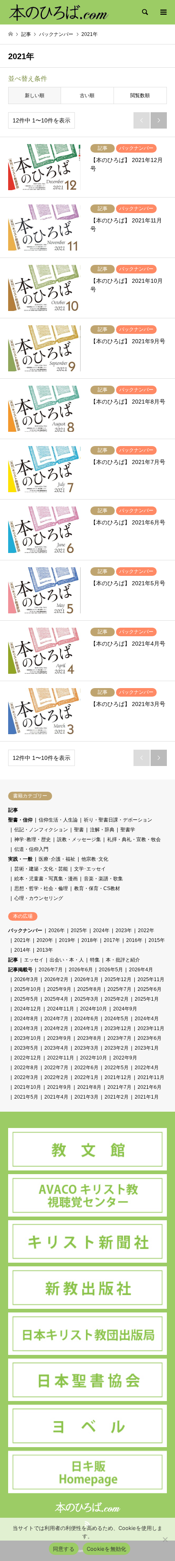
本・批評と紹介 (123, 960)
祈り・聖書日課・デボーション (118, 820)
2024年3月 (26, 1028)
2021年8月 (89, 1087)
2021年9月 (59, 1087)
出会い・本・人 (67, 960)
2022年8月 (26, 1067)
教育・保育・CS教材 (97, 888)
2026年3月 (26, 979)
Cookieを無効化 (107, 1548)
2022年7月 (56, 1067)
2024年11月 (60, 1009)
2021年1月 (147, 1097)
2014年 (22, 950)
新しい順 (34, 95)
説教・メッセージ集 (79, 839)
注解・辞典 (102, 830)
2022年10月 (93, 1058)
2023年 (124, 930)
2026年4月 (141, 970)
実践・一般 (20, 859)
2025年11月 (151, 979)
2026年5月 (111, 970)
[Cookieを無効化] (165, 1539)
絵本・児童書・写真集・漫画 (46, 879)
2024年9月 (125, 1009)
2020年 (45, 940)
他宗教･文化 (94, 859)
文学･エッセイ (90, 869)
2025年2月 (117, 999)
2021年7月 (119, 1087)
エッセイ (34, 960)
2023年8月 (89, 1038)
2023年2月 (117, 1048)
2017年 (112, 940)
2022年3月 (26, 1077)
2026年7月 (51, 970)
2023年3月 (86, 1048)
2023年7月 (119, 1038)
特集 (95, 960)
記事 (13, 810)
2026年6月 (81, 970)
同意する (63, 1548)
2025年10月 (27, 989)
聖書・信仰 (20, 820)
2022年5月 (117, 1067)
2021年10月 (27, 1087)
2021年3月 (86, 1097)
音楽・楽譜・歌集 (103, 879)
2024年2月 (56, 1028)
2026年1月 (86, 979)
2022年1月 (86, 1077)
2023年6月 (150, 1038)
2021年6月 (150, 1087)
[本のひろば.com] (58, 12)
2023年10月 (27, 1038)
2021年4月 (56, 1097)
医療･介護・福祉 (57, 859)
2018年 (89, 940)
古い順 (87, 95)
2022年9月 (125, 1058)
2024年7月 (56, 1018)
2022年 (146, 930)
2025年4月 (56, 999)
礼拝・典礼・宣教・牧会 (134, 839)
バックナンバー (25, 930)
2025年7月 (119, 989)
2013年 (45, 950)
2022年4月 (147, 1067)
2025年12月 (118, 979)
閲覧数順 (140, 95)
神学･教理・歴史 (32, 839)
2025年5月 (26, 999)
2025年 (79, 930)
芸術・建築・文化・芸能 (41, 869)
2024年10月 (93, 1009)
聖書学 (127, 830)
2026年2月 (56, 979)
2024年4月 (147, 1018)
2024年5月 (117, 1018)
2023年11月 (151, 1028)
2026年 (56, 930)
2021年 (22, 940)
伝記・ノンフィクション (41, 830)
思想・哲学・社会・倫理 (41, 888)
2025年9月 (59, 989)
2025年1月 (147, 999)
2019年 (67, 940)
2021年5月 (26, 1097)
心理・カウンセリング (38, 898)
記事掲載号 (20, 970)
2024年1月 (86, 1028)
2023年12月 (118, 1028)
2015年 (157, 940)
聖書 (79, 830)
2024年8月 (26, 1018)
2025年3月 (86, 999)
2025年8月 (89, 989)
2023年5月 (26, 1048)
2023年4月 (56, 1048)
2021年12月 (118, 1077)
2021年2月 (117, 1097)
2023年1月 (147, 1048)
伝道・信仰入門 (31, 849)
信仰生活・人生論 (58, 820)
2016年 (134, 940)
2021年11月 (151, 1077)
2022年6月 (86, 1067)
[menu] (163, 12)
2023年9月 (59, 1038)
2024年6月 (86, 1018)
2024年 (101, 930)
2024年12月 (27, 1009)
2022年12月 (27, 1058)
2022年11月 (60, 1058)
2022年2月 (56, 1077)
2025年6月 (150, 989)
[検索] (144, 12)
